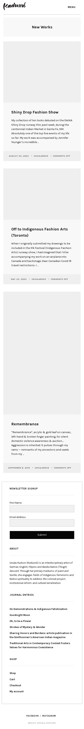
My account (17, 691)
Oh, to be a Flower (20, 621)
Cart (12, 679)
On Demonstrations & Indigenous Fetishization (38, 609)
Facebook (32, 716)
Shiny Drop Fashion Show (34, 112)
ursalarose (41, 155)
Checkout (15, 685)
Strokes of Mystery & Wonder (27, 627)
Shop (13, 673)
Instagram (49, 716)
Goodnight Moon (20, 615)
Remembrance (25, 424)
